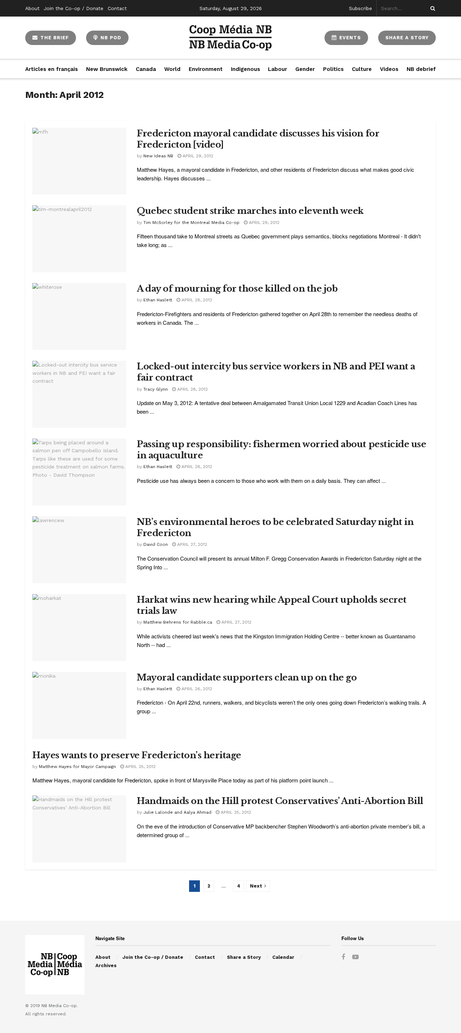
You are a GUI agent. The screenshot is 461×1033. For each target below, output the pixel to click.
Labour (277, 69)
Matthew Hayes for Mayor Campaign (77, 766)
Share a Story (244, 957)
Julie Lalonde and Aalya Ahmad (177, 812)
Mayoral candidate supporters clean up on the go (247, 677)
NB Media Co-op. (59, 1005)
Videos (389, 69)
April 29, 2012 (197, 155)
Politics (333, 69)
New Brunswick (106, 69)
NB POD (110, 37)
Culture (362, 69)
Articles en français (51, 69)
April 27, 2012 (191, 544)
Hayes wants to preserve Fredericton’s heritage (136, 755)
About (32, 8)
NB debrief (421, 69)
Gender (305, 69)
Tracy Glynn (155, 389)
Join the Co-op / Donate (73, 8)
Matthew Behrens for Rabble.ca (177, 622)
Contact (117, 8)
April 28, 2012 (196, 299)
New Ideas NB (158, 155)
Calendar (283, 957)
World (172, 69)
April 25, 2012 (140, 766)
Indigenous (245, 69)
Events (349, 37)
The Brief (54, 37)
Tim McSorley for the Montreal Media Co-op (191, 222)
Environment (206, 69)
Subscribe (360, 8)
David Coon (155, 544)
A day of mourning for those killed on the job (237, 288)
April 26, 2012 (196, 688)
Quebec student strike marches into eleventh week (250, 211)
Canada (146, 69)
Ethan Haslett (157, 299)
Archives (106, 965)
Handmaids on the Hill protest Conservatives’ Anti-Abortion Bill (280, 801)
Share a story (407, 37)
